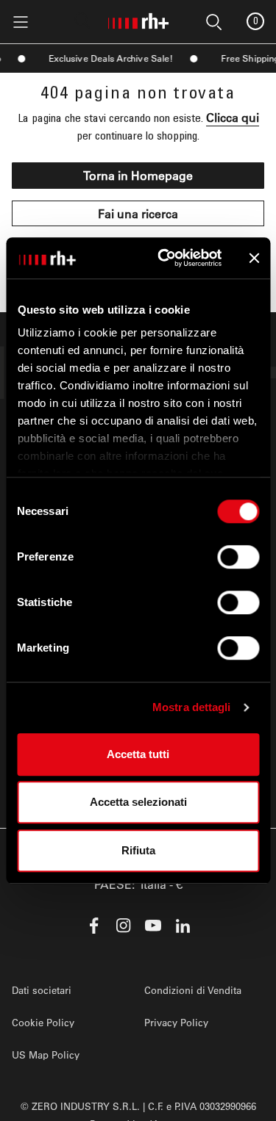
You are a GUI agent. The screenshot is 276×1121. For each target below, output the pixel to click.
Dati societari (41, 990)
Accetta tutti (138, 754)
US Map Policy (45, 1054)
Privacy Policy (176, 1022)
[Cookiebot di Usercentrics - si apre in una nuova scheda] (164, 257)
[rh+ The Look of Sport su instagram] (123, 925)
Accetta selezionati (138, 802)
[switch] (238, 557)
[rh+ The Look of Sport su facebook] (94, 925)
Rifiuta (138, 850)
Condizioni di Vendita (192, 990)
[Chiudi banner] (254, 258)
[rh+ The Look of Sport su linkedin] (182, 925)
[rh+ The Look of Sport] (138, 18)
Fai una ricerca (138, 213)
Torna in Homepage (138, 175)
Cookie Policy (43, 1022)
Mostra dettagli (191, 707)
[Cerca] (82, 20)
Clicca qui (232, 117)
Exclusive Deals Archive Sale (107, 58)
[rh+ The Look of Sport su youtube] (153, 925)
